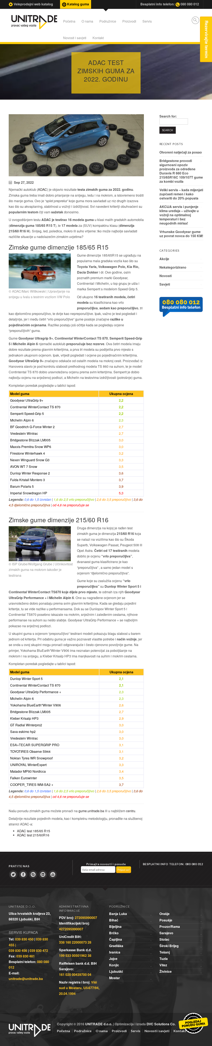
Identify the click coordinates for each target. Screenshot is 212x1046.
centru (130, 810)
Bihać (113, 920)
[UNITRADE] (30, 1025)
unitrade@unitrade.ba (26, 978)
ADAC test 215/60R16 (33, 835)
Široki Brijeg (169, 945)
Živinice (165, 971)
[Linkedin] (43, 874)
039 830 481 (25, 956)
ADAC (42, 189)
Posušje (165, 920)
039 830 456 (18, 950)
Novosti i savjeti (74, 37)
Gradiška (116, 945)
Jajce (113, 958)
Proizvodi (129, 21)
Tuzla (163, 958)
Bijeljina (115, 926)
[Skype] (33, 874)
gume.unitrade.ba (91, 810)
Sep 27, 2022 (24, 182)
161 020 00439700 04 (75, 974)
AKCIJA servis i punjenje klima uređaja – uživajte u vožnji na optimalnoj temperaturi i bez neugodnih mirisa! (179, 215)
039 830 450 (24, 939)
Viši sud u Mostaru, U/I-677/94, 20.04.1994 (79, 988)
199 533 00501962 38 (75, 955)
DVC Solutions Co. (161, 1024)
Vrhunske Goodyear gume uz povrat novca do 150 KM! (181, 233)
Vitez (163, 965)
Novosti (165, 275)
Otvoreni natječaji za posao (180, 152)
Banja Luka (118, 913)
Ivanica (114, 952)
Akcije (164, 258)
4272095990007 (71, 929)
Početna (69, 21)
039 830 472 (39, 950)
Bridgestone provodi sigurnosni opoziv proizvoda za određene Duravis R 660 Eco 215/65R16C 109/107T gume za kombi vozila (181, 171)
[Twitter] (13, 874)
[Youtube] (53, 874)
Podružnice (107, 21)
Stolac (164, 939)
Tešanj (164, 952)
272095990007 (86, 917)
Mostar (114, 977)
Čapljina (115, 939)
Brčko (114, 933)
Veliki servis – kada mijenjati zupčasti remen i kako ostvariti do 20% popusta (181, 194)
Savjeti (164, 284)
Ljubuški (116, 971)
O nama (87, 21)
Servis (147, 21)
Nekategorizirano (172, 267)
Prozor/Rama (169, 926)
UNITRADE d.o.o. (98, 1024)
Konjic (114, 965)
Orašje (164, 913)
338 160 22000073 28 (75, 942)
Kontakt (98, 37)
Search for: (168, 116)
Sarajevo (166, 933)
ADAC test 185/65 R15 (33, 831)
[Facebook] (23, 874)
